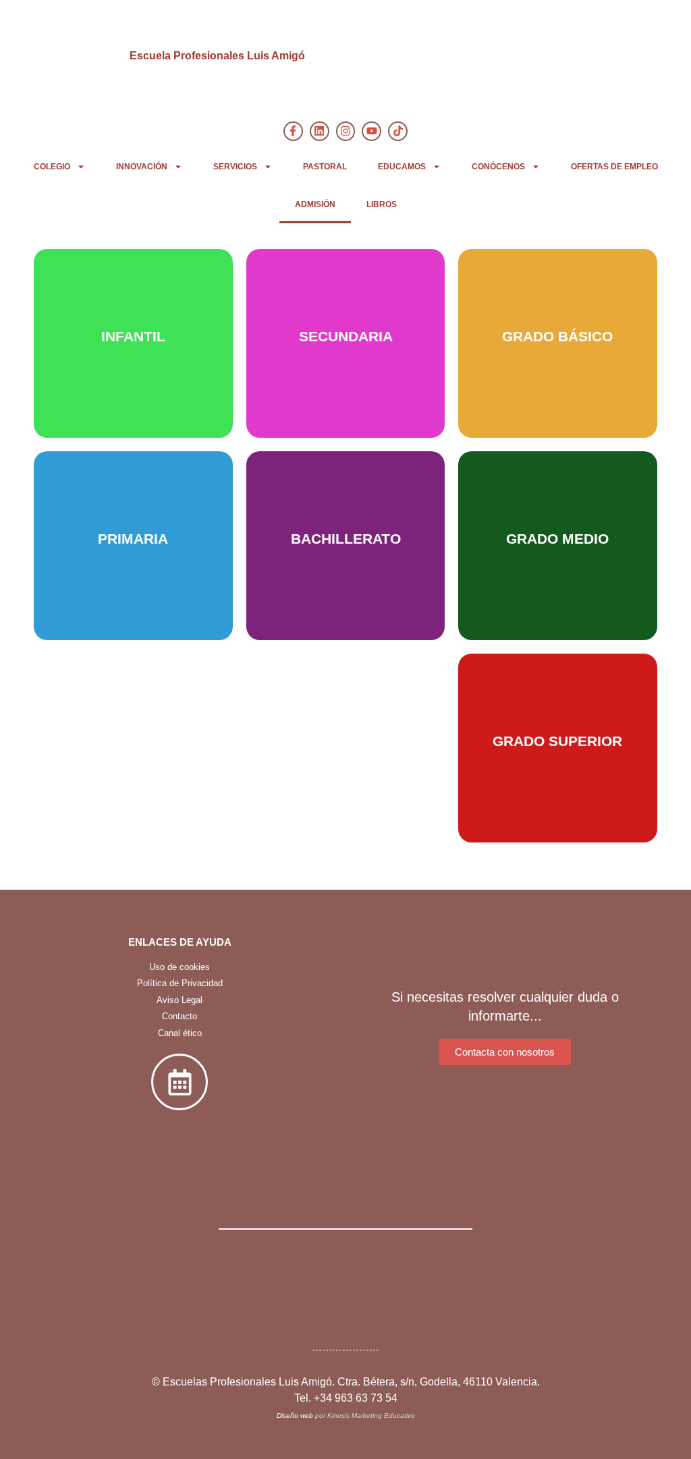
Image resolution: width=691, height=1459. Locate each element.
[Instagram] (346, 131)
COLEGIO (52, 166)
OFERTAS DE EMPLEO (614, 166)
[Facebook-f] (293, 131)
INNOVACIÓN (141, 166)
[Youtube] (371, 131)
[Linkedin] (319, 131)
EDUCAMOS (402, 166)
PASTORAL (325, 166)
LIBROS (381, 204)
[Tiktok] (398, 131)
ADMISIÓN (315, 204)
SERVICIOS (235, 166)
